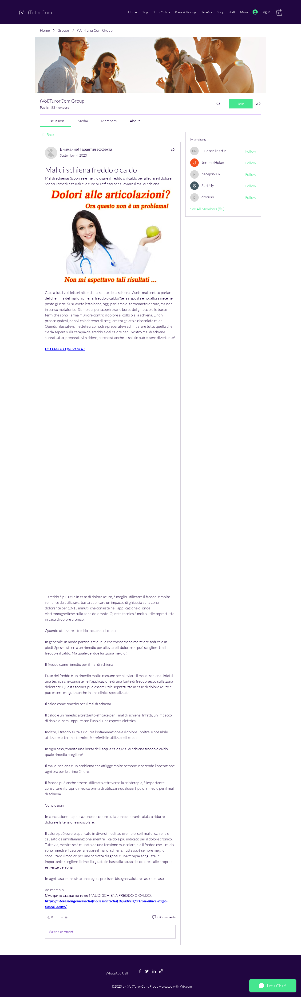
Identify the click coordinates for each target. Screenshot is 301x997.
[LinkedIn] (154, 971)
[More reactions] (64, 917)
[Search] (218, 103)
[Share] (173, 149)
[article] (110, 543)
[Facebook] (140, 971)
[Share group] (258, 103)
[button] (279, 12)
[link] (55, 121)
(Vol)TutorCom (35, 12)
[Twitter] (147, 971)
